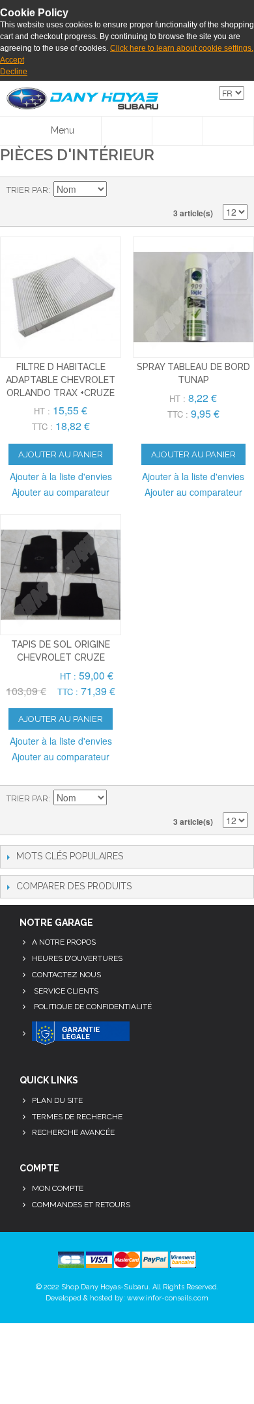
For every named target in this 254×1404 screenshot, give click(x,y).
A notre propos (64, 942)
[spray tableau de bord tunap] (193, 297)
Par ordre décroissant (118, 190)
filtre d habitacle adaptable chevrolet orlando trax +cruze (60, 379)
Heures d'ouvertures (77, 958)
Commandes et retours (81, 1204)
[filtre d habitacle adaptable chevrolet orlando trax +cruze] (60, 297)
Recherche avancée (73, 1132)
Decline (13, 71)
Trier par (27, 190)
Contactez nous (66, 974)
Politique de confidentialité (92, 1006)
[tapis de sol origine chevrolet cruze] (60, 574)
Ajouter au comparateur (60, 491)
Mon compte (57, 1188)
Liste (237, 190)
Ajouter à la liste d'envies (61, 476)
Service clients (65, 991)
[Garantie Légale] (81, 1034)
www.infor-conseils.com (167, 1298)
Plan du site (57, 1100)
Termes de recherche (77, 1116)
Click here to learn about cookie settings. (181, 48)
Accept (12, 59)
